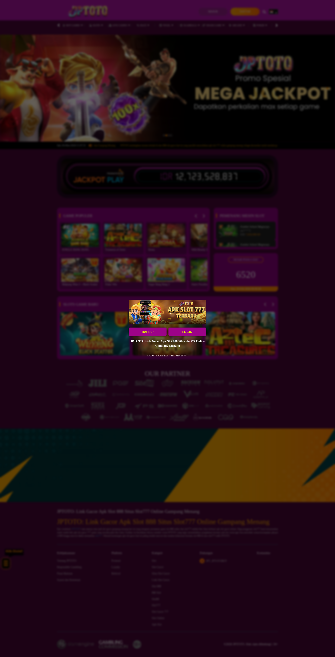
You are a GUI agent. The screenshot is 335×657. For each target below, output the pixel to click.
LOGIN (187, 332)
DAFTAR (148, 332)
